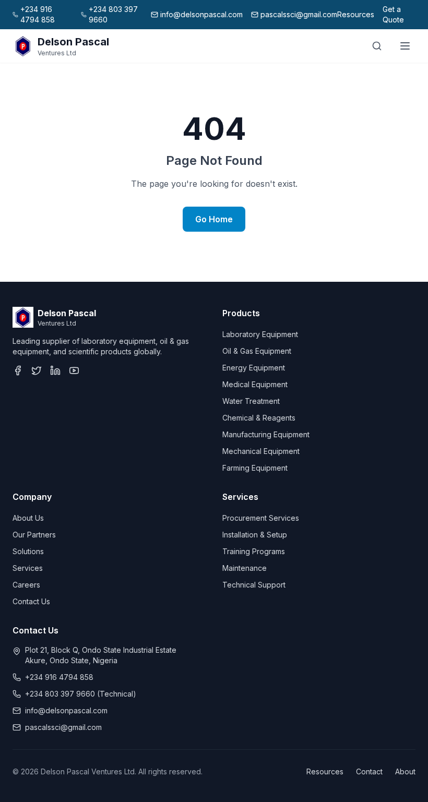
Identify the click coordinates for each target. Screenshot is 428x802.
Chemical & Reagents (258, 417)
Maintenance (244, 568)
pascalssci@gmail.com (63, 727)
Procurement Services (260, 517)
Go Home (214, 219)
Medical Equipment (255, 384)
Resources (355, 14)
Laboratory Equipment (260, 334)
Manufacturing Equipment (266, 434)
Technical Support (254, 584)
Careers (26, 584)
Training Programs (253, 551)
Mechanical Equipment (261, 451)
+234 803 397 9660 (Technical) (80, 693)
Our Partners (34, 534)
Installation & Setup (254, 534)
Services (28, 568)
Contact (369, 771)
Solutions (28, 551)
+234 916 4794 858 (59, 677)
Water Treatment (251, 401)
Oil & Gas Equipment (256, 350)
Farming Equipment (255, 467)
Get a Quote (393, 14)
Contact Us (31, 601)
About (405, 771)
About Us (28, 517)
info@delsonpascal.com (66, 710)
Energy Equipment (253, 367)
